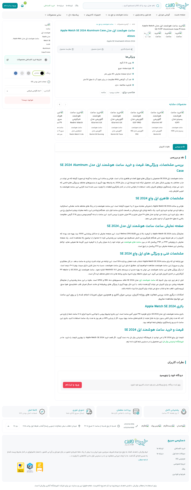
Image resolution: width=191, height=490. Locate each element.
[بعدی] (59, 104)
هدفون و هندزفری (143, 15)
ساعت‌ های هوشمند (132, 242)
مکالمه (103, 92)
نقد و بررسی (180, 146)
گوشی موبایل (164, 15)
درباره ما (60, 5)
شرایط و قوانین (178, 474)
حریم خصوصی (179, 464)
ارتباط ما (69, 5)
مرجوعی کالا (180, 459)
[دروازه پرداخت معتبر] (20, 467)
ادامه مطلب (143, 459)
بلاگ (76, 5)
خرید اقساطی (49, 5)
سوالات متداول (179, 453)
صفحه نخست (179, 14)
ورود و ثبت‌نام (72, 385)
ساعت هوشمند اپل (147, 280)
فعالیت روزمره (114, 92)
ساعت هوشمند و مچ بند (118, 15)
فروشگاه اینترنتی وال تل (173, 341)
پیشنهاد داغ (74, 15)
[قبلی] (65, 104)
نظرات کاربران (164, 146)
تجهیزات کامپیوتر (93, 15)
